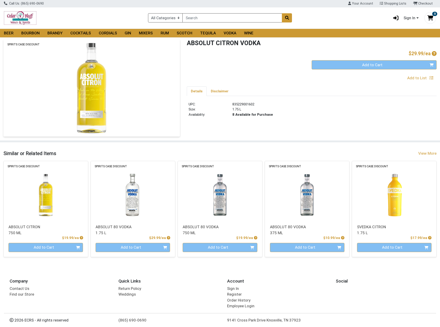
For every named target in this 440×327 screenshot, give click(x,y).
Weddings (127, 294)
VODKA (230, 33)
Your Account (362, 3)
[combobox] (232, 17)
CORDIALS (108, 33)
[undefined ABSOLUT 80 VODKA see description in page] (133, 190)
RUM (165, 33)
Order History (238, 300)
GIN (128, 33)
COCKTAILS (80, 33)
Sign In (233, 288)
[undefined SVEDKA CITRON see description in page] (394, 190)
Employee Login (240, 306)
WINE (248, 33)
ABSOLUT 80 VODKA (114, 230)
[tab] (197, 91)
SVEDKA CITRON (371, 230)
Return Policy (129, 288)
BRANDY (55, 33)
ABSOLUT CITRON (24, 230)
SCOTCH (184, 33)
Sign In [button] (409, 18)
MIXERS (146, 33)
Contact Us (19, 288)
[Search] (287, 17)
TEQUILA (208, 33)
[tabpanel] (312, 111)
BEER (9, 33)
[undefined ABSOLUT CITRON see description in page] (45, 190)
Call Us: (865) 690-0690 (26, 3)
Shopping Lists (394, 3)
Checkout (425, 3)
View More (427, 153)
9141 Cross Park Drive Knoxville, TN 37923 (264, 320)
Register (234, 294)
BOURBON (30, 33)
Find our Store (22, 294)
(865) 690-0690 (132, 320)
